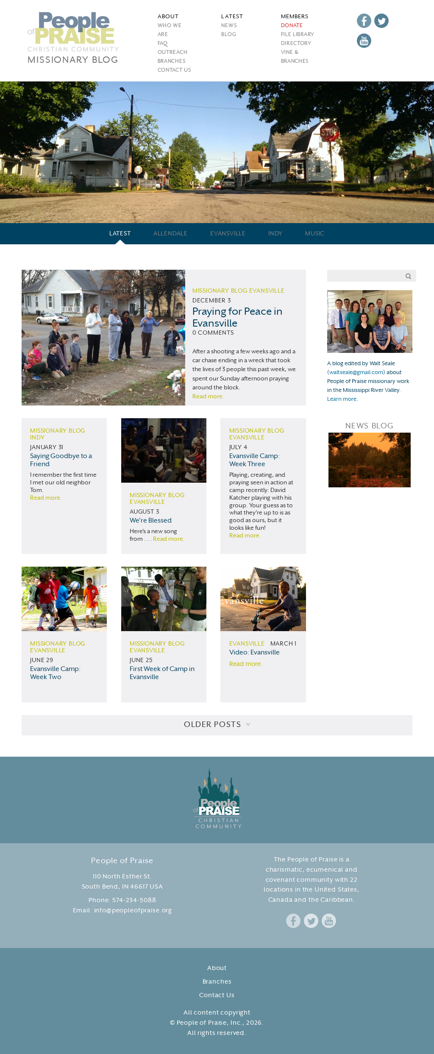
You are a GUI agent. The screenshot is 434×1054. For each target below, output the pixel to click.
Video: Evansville (254, 653)
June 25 (141, 660)
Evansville (228, 234)
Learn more (341, 399)
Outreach (173, 52)
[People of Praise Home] (217, 798)
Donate (292, 25)
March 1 (283, 644)
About (217, 968)
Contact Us (175, 70)
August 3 (144, 512)
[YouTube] (364, 41)
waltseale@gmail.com (356, 372)
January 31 (47, 447)
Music (315, 234)
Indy (275, 234)
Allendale (170, 234)
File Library (297, 34)
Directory (296, 43)
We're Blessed (151, 521)
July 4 (238, 447)
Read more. (208, 397)
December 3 (211, 301)
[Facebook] (364, 21)
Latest (120, 234)
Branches (172, 61)
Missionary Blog (220, 291)
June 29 (41, 660)
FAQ (163, 43)
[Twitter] (381, 21)
